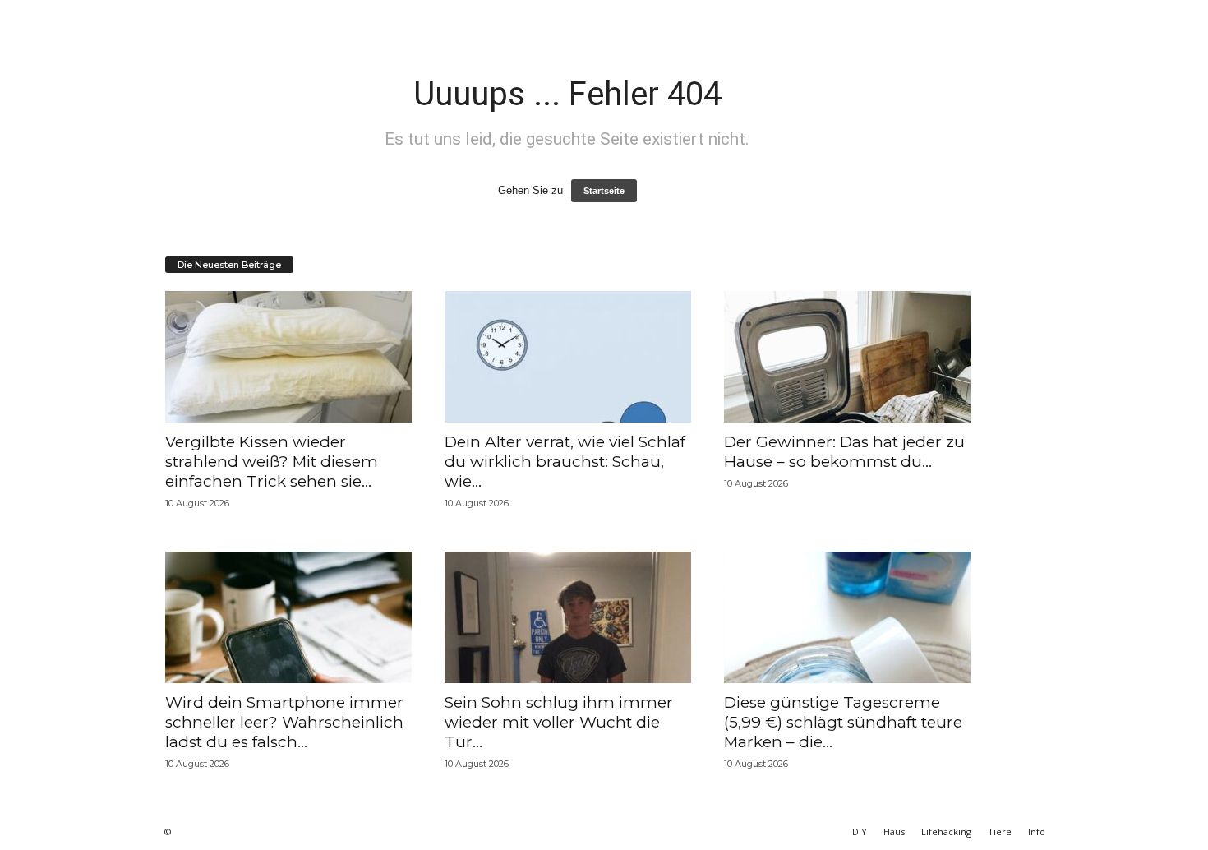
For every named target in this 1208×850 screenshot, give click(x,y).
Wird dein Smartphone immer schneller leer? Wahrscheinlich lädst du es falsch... (284, 722)
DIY (859, 831)
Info (1036, 831)
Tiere (1000, 831)
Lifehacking (946, 831)
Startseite (604, 191)
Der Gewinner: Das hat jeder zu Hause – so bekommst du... (844, 451)
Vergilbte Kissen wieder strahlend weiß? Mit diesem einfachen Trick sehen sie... (271, 461)
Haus (894, 831)
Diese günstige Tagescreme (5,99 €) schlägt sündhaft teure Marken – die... (843, 722)
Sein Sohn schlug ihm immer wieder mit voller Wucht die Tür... (559, 722)
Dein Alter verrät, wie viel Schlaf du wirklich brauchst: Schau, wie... (565, 461)
